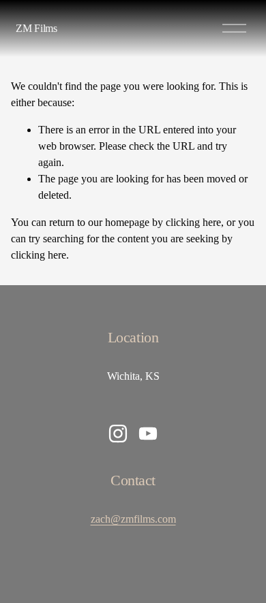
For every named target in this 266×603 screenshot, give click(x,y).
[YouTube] (148, 433)
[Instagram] (118, 433)
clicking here (193, 222)
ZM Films (36, 28)
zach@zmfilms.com (133, 519)
